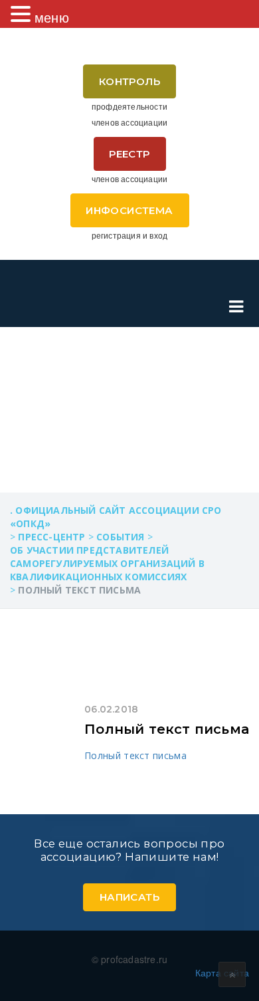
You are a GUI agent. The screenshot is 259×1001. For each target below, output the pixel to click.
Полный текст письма (166, 729)
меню (52, 17)
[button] (23, 14)
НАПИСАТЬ (129, 897)
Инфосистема (129, 210)
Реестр (129, 154)
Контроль (129, 81)
